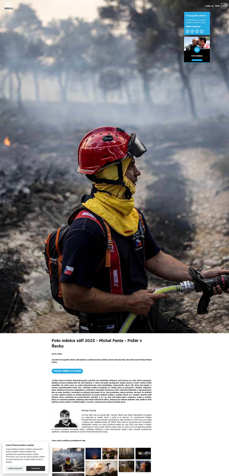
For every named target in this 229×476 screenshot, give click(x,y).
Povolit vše (36, 468)
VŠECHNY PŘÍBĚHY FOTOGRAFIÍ (67, 371)
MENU (217, 6)
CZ (206, 6)
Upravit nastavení (15, 468)
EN (209, 6)
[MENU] (223, 5)
